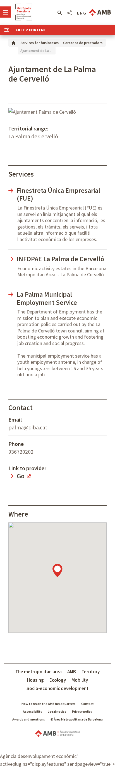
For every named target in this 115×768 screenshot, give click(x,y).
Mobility (79, 680)
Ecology (57, 680)
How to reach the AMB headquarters (48, 704)
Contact (87, 704)
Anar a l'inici (23, 12)
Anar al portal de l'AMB (100, 12)
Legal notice (57, 711)
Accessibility (32, 711)
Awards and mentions (28, 719)
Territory (91, 672)
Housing (35, 680)
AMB (71, 672)
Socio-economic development (57, 688)
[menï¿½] (5, 12)
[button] (59, 13)
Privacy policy (82, 711)
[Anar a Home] (13, 43)
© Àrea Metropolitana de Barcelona (77, 719)
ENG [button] (82, 13)
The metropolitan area (38, 672)
